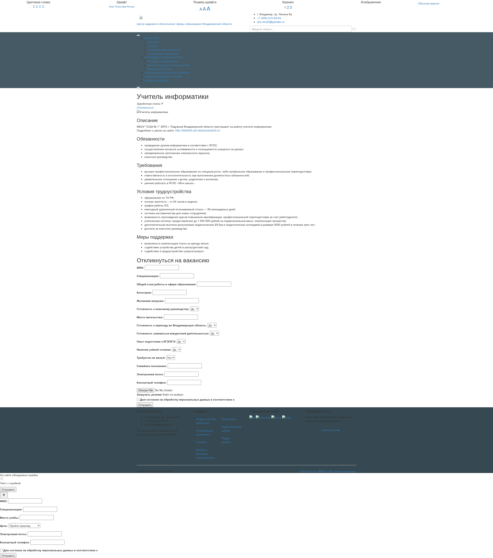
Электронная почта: (150, 374)
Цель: (4, 526)
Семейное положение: (152, 366)
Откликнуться (145, 107)
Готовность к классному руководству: (163, 309)
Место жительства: (150, 317)
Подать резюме (226, 440)
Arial (111, 6)
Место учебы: (9, 517)
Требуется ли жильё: (151, 357)
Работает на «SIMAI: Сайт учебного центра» (328, 471)
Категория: (144, 292)
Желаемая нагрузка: (150, 301)
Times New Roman (125, 6)
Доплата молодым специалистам (205, 453)
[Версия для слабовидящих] (327, 14)
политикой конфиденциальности (258, 399)
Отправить (145, 405)
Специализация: (148, 276)
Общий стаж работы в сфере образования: (166, 284)
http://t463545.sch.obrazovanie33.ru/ (197, 130)
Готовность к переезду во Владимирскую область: (172, 325)
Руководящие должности (204, 432)
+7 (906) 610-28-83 (269, 18)
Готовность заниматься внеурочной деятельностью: (173, 333)
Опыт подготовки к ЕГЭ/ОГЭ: (156, 341)
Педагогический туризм (231, 428)
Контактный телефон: (151, 382)
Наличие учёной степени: (154, 349)
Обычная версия (428, 3)
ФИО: (140, 267)
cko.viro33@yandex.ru (270, 22)
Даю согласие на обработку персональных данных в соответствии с (210, 399)
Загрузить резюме (149, 394)
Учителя (201, 442)
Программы (228, 419)
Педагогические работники (205, 421)
